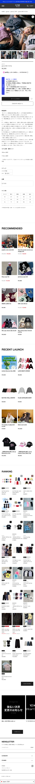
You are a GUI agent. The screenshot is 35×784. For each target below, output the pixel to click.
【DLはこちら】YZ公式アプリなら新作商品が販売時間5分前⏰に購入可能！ (17, 1)
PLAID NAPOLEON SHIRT (25, 397)
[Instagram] (32, 766)
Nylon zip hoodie (22, 424)
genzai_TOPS (14, 11)
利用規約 (3, 765)
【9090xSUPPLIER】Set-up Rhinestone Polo (9, 452)
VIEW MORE (27, 683)
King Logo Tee (5, 276)
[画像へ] (3, 55)
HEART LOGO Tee (6, 303)
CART (31, 6)
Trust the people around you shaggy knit (25, 250)
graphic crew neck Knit (8, 249)
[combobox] (17, 781)
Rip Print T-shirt (26, 606)
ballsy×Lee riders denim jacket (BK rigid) (16, 631)
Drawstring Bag (26, 537)
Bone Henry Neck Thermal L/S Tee (25, 331)
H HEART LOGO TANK (28, 629)
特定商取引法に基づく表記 (7, 770)
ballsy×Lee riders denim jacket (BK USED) (5, 631)
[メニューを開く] (3, 5)
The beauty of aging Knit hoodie (8, 425)
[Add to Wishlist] (31, 99)
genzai (7, 11)
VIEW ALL (17, 732)
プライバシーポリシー (6, 768)
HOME (3, 11)
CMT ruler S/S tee (22, 303)
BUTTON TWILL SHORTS (8, 397)
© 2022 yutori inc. (6, 776)
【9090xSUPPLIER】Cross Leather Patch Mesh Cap (25, 452)
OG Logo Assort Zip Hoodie (9, 330)
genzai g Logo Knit (23, 276)
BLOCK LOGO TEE (5, 583)
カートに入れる (15, 98)
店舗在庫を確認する (17, 103)
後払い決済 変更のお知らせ (8, 721)
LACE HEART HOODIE (24, 371)
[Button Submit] (32, 747)
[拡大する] (33, 17)
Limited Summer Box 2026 (8, 371)
